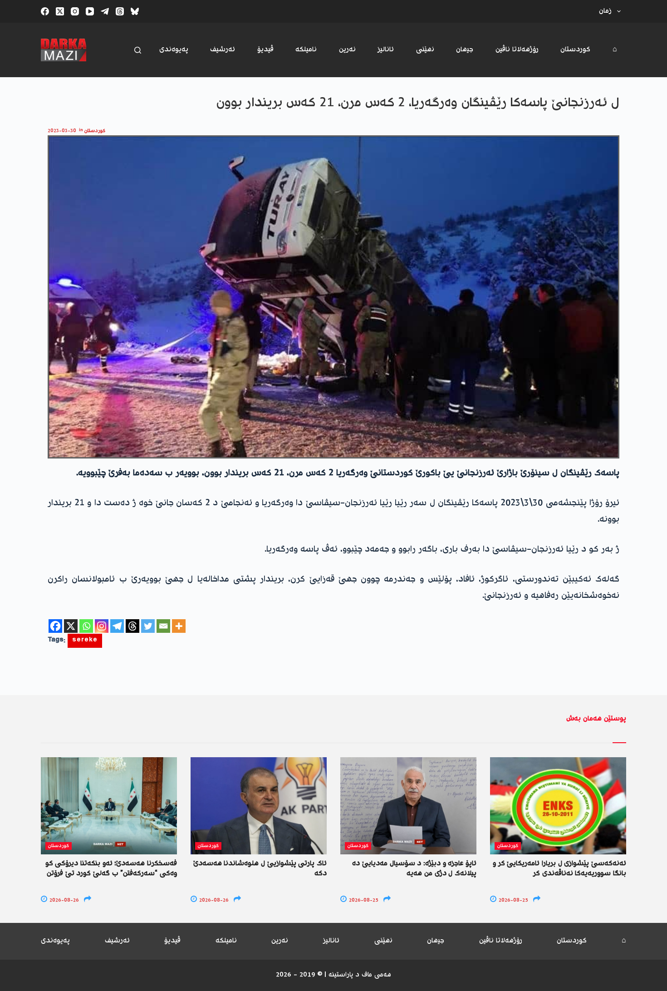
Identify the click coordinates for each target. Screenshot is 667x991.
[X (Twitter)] (60, 11)
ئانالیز (386, 49)
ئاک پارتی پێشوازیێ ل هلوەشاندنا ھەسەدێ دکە (260, 868)
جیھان (464, 49)
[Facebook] (45, 11)
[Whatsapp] (86, 626)
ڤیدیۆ (265, 49)
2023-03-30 (62, 131)
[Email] (163, 626)
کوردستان (575, 49)
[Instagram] (75, 11)
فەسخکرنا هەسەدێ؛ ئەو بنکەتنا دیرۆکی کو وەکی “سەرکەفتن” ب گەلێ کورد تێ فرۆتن (111, 868)
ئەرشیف (222, 49)
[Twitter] (148, 626)
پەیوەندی (173, 49)
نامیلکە (306, 49)
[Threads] (120, 11)
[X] (71, 626)
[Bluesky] (135, 11)
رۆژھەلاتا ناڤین (517, 49)
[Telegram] (105, 11)
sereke (85, 641)
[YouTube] (90, 11)
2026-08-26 (63, 900)
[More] (179, 626)
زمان (605, 11)
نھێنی (425, 49)
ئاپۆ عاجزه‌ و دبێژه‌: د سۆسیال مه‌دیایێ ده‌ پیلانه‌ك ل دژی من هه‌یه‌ (414, 868)
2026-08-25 (363, 900)
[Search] (137, 50)
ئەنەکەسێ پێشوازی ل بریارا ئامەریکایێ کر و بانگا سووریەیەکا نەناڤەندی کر (559, 868)
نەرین (347, 49)
